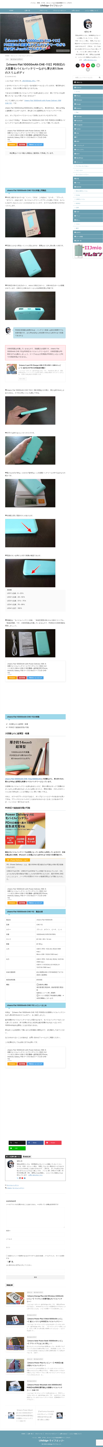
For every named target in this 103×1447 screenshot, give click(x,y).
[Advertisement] (35, 171)
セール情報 (79, 236)
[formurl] (98, 65)
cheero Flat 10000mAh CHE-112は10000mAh (23, 779)
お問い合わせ (76, 10)
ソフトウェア (80, 145)
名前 (8, 1230)
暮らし (78, 220)
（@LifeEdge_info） (28, 81)
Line (77, 133)
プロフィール (43, 10)
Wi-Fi (77, 154)
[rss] (93, 65)
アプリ (78, 91)
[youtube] (23, 1178)
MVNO (78, 203)
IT (76, 137)
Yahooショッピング (35, 144)
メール (9, 1239)
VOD (77, 212)
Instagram (79, 125)
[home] (25, 1178)
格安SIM (78, 187)
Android (78, 87)
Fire (77, 112)
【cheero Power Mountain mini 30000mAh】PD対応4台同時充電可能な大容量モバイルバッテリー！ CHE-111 (44, 1387)
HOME (11, 10)
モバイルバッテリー (13, 1185)
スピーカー (79, 170)
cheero (9, 1188)
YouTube (79, 116)
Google (78, 104)
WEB (77, 141)
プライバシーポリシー (59, 10)
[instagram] (20, 1178)
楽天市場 (22, 144)
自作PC (78, 232)
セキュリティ (80, 149)
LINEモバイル (80, 199)
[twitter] (18, 1178)
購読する (79, 82)
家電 (77, 178)
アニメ (78, 216)
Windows (79, 100)
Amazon (12, 144)
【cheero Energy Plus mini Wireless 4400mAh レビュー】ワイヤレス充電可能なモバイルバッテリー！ (45, 1298)
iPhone (78, 96)
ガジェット (79, 162)
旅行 (77, 228)
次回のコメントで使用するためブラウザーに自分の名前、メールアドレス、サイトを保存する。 (35, 1257)
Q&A (77, 207)
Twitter (78, 129)
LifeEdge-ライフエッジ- (51, 5)
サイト (8, 1247)
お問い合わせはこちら (35, 1175)
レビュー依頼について (91, 10)
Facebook (79, 120)
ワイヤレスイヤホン (82, 166)
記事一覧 (27, 10)
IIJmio (78, 195)
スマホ (78, 183)
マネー (78, 224)
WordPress (79, 158)
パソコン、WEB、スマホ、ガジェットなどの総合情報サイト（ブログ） (51, 1437)
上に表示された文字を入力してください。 (19, 1265)
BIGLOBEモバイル (82, 191)
